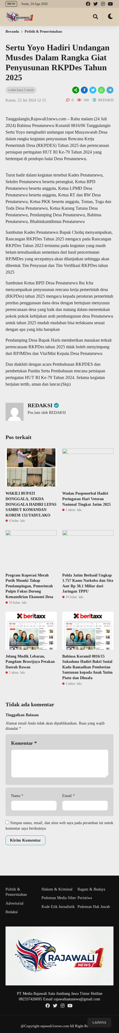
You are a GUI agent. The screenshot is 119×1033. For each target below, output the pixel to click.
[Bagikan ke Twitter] (93, 90)
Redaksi (12, 912)
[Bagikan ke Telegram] (109, 90)
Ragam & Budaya (91, 889)
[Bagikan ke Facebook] (84, 90)
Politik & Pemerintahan (43, 31)
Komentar (24, 743)
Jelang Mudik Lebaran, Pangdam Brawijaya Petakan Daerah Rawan (30, 661)
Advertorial (15, 903)
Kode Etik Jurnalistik (58, 907)
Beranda (12, 31)
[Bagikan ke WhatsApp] (101, 90)
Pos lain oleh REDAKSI (47, 413)
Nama (17, 796)
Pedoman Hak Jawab (93, 907)
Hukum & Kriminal (57, 889)
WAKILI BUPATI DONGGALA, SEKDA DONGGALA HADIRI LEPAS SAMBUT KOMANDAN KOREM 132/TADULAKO (31, 504)
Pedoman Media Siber (59, 898)
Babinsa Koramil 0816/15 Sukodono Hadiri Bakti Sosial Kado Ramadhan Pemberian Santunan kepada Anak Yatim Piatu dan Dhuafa (87, 667)
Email (68, 796)
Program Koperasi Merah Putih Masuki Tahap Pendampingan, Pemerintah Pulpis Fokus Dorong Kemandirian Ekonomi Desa (29, 586)
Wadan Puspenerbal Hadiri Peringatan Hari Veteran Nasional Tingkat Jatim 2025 (86, 498)
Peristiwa (84, 898)
